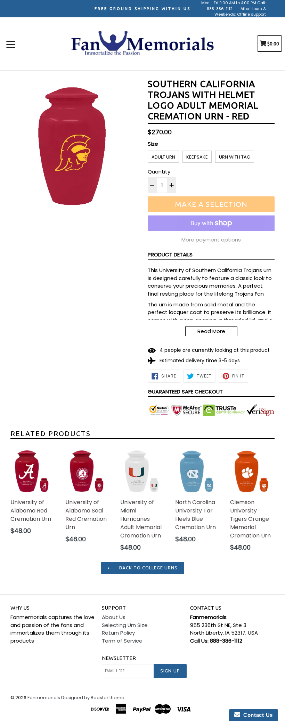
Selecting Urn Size (125, 625)
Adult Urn (163, 157)
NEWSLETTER (119, 658)
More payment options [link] (211, 239)
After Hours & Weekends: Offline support (240, 11)
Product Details (170, 254)
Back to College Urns (148, 567)
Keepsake (197, 157)
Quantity (159, 171)
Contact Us (256, 715)
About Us (113, 617)
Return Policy (118, 632)
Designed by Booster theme (92, 697)
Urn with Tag (234, 157)
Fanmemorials (43, 697)
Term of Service (122, 640)
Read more (211, 331)
